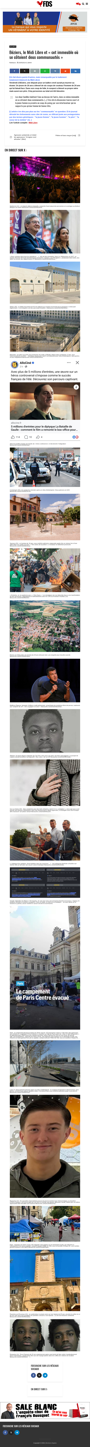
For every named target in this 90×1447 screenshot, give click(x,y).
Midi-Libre (33, 123)
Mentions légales (51, 1443)
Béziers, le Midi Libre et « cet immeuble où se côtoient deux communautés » (43, 54)
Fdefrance (12, 63)
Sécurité (13, 46)
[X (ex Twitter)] (39, 1375)
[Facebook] (33, 1375)
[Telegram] (45, 1375)
